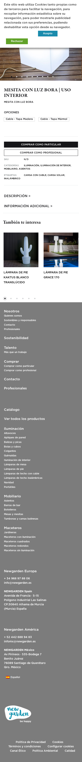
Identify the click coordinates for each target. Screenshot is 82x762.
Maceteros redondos (16, 546)
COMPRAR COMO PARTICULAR (41, 144)
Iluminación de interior (17, 460)
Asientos (9, 501)
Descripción (15, 196)
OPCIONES (11, 112)
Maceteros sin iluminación (19, 550)
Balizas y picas (12, 442)
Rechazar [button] (17, 41)
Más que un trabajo (15, 352)
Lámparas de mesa (15, 464)
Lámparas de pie (14, 469)
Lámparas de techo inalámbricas (23, 478)
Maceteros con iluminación (19, 537)
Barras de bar (12, 505)
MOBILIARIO (11, 169)
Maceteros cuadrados (17, 541)
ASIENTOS (24, 169)
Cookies (57, 742)
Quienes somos (13, 316)
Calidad (70, 751)
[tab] (41, 196)
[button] (19, 119)
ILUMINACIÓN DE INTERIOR (55, 165)
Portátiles (9, 487)
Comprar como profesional (20, 370)
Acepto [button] (48, 33)
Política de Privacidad (31, 742)
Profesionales (12, 329)
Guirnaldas (10, 455)
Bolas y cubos (12, 446)
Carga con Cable (35, 175)
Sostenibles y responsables (20, 320)
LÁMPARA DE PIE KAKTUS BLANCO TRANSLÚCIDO (16, 277)
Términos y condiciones (24, 746)
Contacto (9, 325)
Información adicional (26, 206)
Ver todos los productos (24, 419)
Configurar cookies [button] (61, 746)
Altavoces (10, 433)
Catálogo (12, 409)
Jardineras (10, 532)
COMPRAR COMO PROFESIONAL (41, 153)
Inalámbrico (12, 178)
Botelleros (10, 509)
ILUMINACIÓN (31, 165)
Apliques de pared (15, 437)
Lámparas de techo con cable (21, 473)
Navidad (9, 482)
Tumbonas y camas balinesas (21, 519)
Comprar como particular (19, 366)
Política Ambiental (45, 751)
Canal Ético (18, 751)
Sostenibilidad (16, 338)
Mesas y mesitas (13, 514)
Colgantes (10, 451)
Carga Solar (56, 175)
